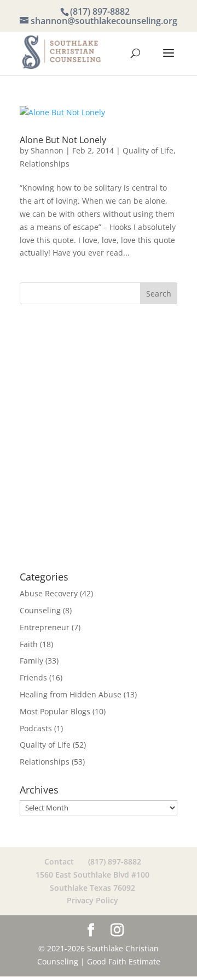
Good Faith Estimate (123, 961)
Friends (33, 677)
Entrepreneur (44, 627)
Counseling (40, 610)
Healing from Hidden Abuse (70, 694)
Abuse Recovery (49, 593)
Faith (29, 644)
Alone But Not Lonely (63, 140)
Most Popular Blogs (55, 711)
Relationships (44, 163)
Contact (59, 861)
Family (31, 660)
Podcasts (36, 728)
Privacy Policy (92, 900)
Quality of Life (148, 150)
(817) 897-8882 (100, 11)
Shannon (47, 150)
